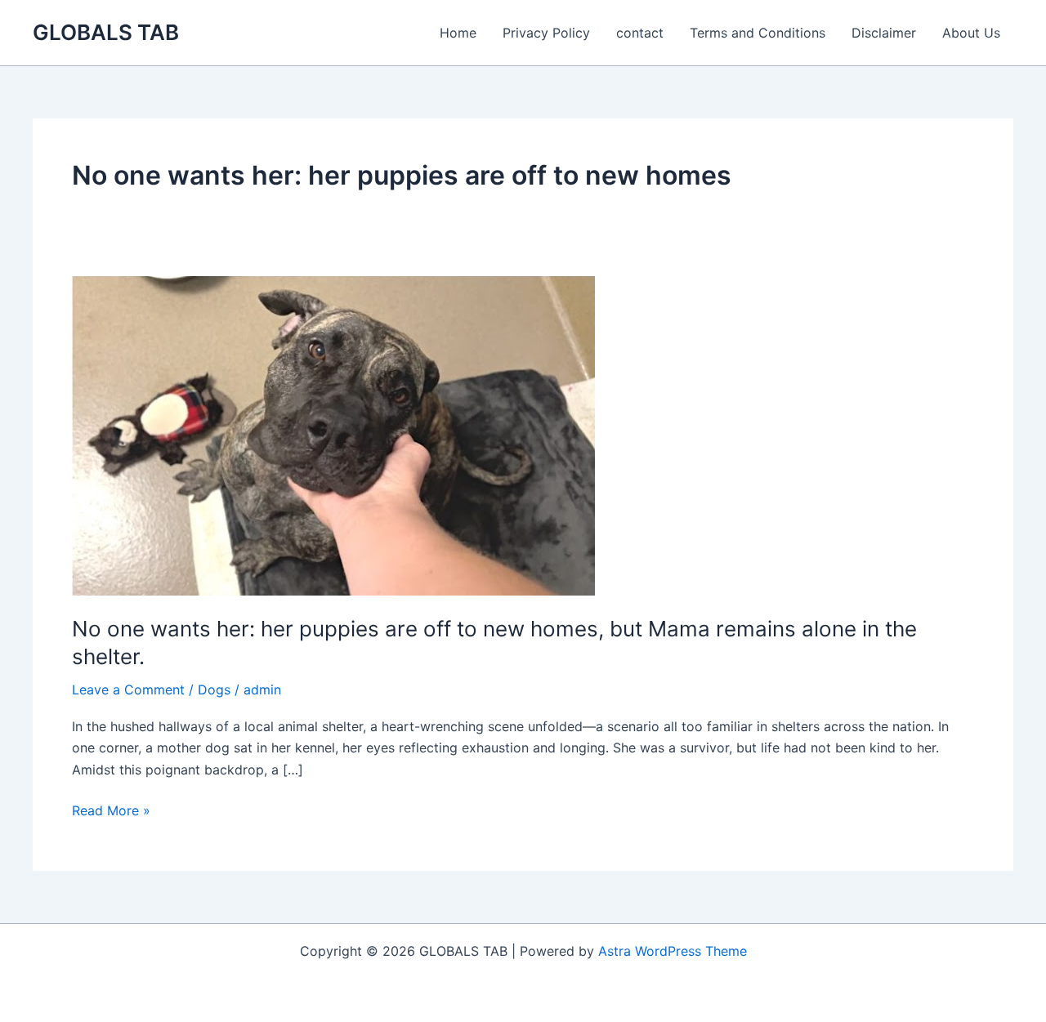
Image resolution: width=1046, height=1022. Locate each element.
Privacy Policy (546, 33)
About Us (971, 33)
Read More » (111, 811)
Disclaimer (884, 33)
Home (458, 33)
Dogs (214, 689)
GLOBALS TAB (106, 32)
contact (640, 33)
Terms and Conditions (757, 33)
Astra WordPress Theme (672, 951)
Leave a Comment (128, 689)
